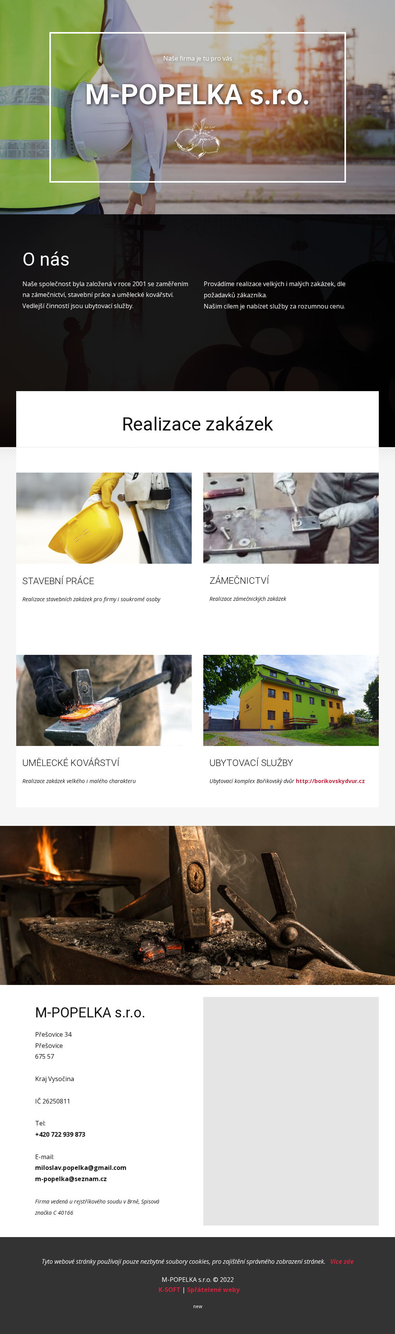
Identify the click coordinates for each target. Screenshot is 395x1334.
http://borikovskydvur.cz (330, 781)
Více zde (342, 1261)
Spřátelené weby (213, 1289)
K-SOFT (170, 1289)
